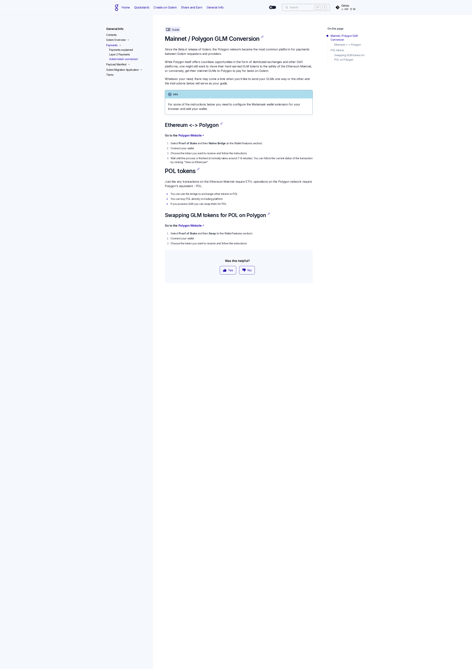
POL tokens (337, 50)
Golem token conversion (123, 59)
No (249, 270)
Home (126, 7)
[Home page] (117, 7)
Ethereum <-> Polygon (347, 44)
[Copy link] (262, 36)
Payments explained (121, 49)
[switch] (272, 7)
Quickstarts (141, 7)
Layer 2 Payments (119, 54)
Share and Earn (191, 7)
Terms (110, 74)
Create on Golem (165, 7)
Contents (111, 34)
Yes (230, 270)
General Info (215, 7)
